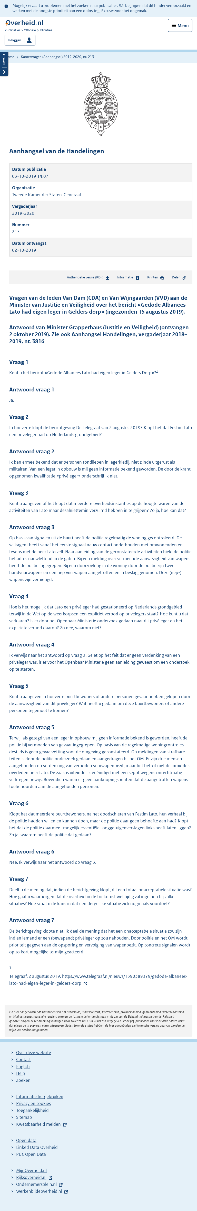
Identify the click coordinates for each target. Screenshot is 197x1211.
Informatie (125, 277)
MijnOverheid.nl (31, 1170)
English (23, 1066)
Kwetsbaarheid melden (38, 1124)
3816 (38, 341)
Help (20, 1073)
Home (9, 56)
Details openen (4, 63)
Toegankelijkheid (32, 1110)
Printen (152, 277)
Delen (176, 277)
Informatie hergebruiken (39, 1096)
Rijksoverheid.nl (31, 1177)
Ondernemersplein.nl (36, 1184)
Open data (26, 1140)
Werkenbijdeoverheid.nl (39, 1191)
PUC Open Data (31, 1154)
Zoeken (23, 1080)
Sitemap (24, 1117)
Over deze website (33, 1052)
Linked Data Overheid (37, 1147)
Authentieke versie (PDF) (86, 278)
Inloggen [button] (14, 40)
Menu (183, 26)
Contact (23, 1059)
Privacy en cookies (33, 1103)
